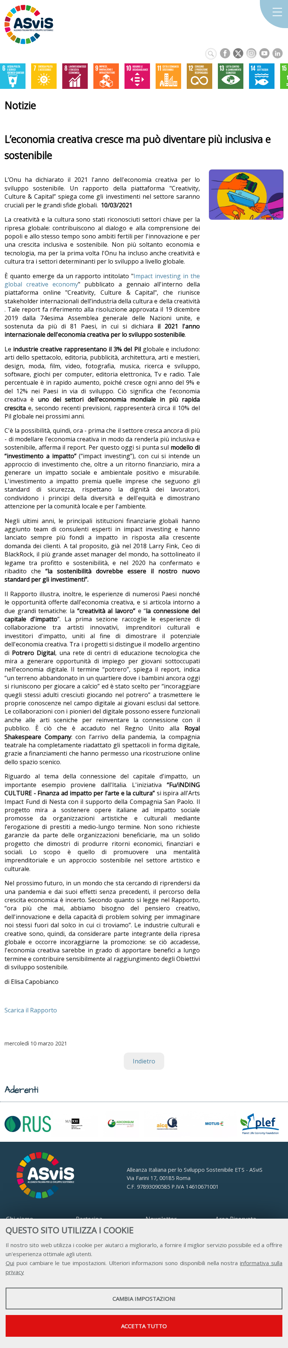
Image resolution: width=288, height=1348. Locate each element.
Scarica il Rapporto (30, 1010)
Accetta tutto (144, 1326)
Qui (10, 1263)
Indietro (144, 1061)
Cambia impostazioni (144, 1298)
